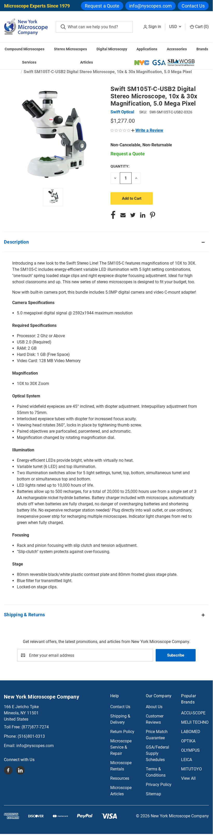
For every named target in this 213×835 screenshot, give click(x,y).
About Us (154, 706)
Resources (119, 778)
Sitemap (153, 793)
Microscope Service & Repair (121, 747)
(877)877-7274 (35, 726)
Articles (86, 62)
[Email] (123, 215)
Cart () (201, 26)
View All (188, 778)
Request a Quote (102, 6)
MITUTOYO (191, 769)
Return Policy (122, 731)
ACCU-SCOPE (193, 712)
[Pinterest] (152, 215)
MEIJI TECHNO (195, 722)
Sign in (154, 26)
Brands (202, 49)
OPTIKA (188, 741)
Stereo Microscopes (70, 49)
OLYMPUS (190, 750)
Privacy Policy (158, 784)
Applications (146, 49)
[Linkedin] (142, 215)
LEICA (186, 759)
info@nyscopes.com (150, 6)
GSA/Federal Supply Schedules (157, 753)
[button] (147, 130)
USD (173, 26)
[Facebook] (113, 215)
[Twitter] (132, 215)
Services (29, 62)
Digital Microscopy (112, 49)
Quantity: (120, 166)
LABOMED (190, 731)
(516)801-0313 (31, 736)
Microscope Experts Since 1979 (37, 6)
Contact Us (193, 6)
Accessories (177, 49)
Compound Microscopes (24, 49)
